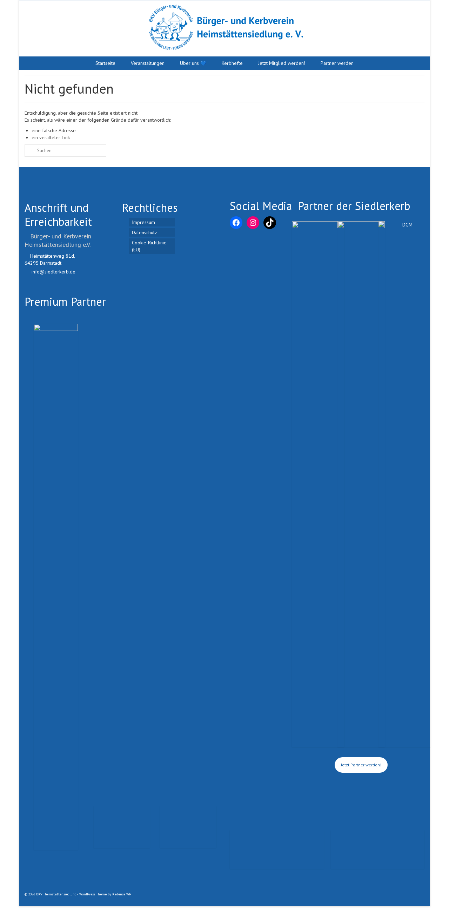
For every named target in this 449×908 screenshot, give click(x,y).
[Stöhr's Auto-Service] (188, 829)
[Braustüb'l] (56, 587)
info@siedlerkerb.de (52, 272)
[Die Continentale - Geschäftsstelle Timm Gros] (277, 845)
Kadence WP (121, 894)
